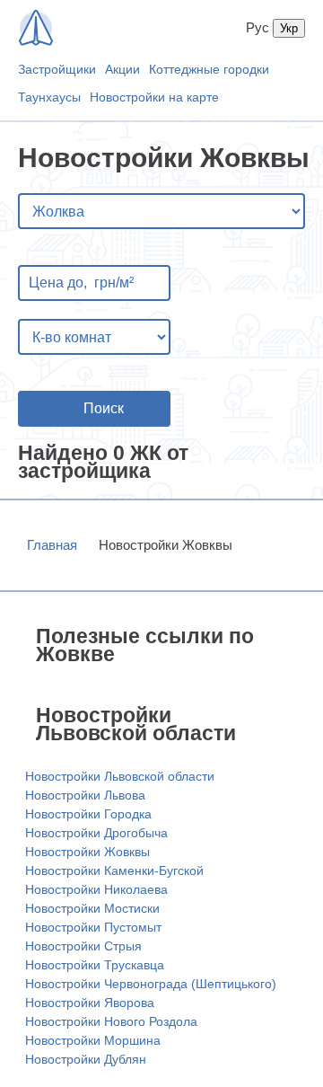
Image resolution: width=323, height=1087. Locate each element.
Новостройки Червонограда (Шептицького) (150, 984)
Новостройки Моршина (93, 1040)
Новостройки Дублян (85, 1059)
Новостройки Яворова (89, 1002)
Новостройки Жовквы (87, 851)
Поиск (103, 408)
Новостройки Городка (88, 814)
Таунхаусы (49, 97)
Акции (122, 69)
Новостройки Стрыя (83, 946)
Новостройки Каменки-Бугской (114, 870)
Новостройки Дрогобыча (96, 833)
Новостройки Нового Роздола (111, 1021)
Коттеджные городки (209, 69)
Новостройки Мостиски (92, 908)
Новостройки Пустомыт (93, 927)
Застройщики (57, 69)
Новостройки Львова (85, 795)
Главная (52, 544)
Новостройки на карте (154, 97)
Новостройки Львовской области (119, 776)
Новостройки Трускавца (94, 965)
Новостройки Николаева (96, 889)
